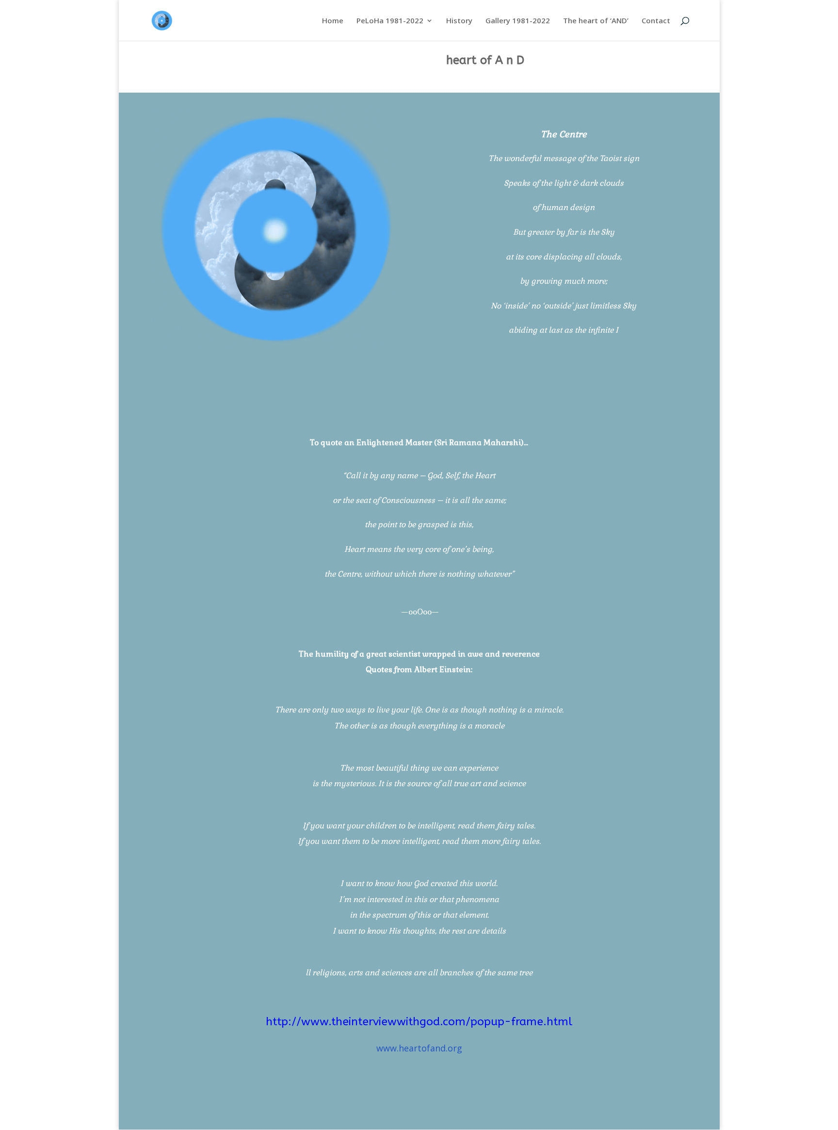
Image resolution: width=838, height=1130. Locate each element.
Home (332, 21)
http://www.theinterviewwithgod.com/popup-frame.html (419, 1021)
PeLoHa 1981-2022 (389, 21)
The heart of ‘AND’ (595, 21)
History (459, 21)
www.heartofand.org (419, 1048)
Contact (656, 21)
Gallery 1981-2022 (517, 21)
